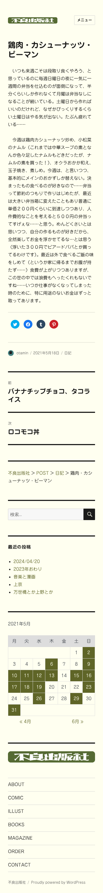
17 (14, 687)
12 (39, 675)
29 (76, 698)
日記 (67, 353)
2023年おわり (27, 569)
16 (88, 675)
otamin (22, 353)
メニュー (84, 20)
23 (88, 687)
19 (39, 687)
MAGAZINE (20, 838)
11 (26, 675)
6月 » (77, 721)
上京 (17, 584)
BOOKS (16, 824)
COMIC (15, 798)
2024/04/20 (26, 561)
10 (14, 675)
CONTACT (19, 865)
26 (39, 698)
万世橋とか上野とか (33, 592)
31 (14, 710)
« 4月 (25, 721)
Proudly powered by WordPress (58, 882)
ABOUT (16, 784)
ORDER (16, 851)
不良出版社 (17, 882)
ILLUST (16, 811)
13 (51, 675)
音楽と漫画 (24, 577)
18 (26, 687)
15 (76, 675)
